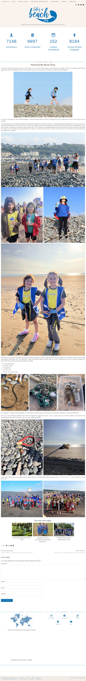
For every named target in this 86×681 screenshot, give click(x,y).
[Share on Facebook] (7, 545)
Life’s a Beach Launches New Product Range (17, 551)
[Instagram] (76, 4)
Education (54, 1)
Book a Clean (23, 1)
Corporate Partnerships (39, 1)
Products (72, 1)
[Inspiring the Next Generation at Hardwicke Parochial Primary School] (43, 529)
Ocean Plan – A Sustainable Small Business (69, 551)
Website (3, 593)
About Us (6, 1)
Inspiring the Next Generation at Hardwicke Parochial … (43, 539)
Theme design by (77, 677)
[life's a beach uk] (43, 12)
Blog (13, 1)
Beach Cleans (48, 61)
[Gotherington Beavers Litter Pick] (22, 529)
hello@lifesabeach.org (65, 477)
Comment (4, 563)
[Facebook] (78, 4)
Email (3, 587)
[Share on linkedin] (13, 545)
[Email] (83, 4)
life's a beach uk (11, 677)
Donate (63, 1)
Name (3, 581)
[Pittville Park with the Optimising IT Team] (64, 529)
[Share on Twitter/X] (9, 545)
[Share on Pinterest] (11, 545)
